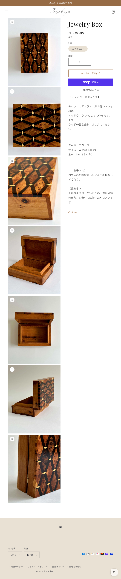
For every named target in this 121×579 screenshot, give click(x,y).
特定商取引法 (75, 566)
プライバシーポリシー (38, 566)
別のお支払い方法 (91, 89)
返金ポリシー (17, 566)
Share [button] (74, 212)
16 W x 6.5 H (78, 48)
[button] (6, 12)
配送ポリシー (58, 566)
